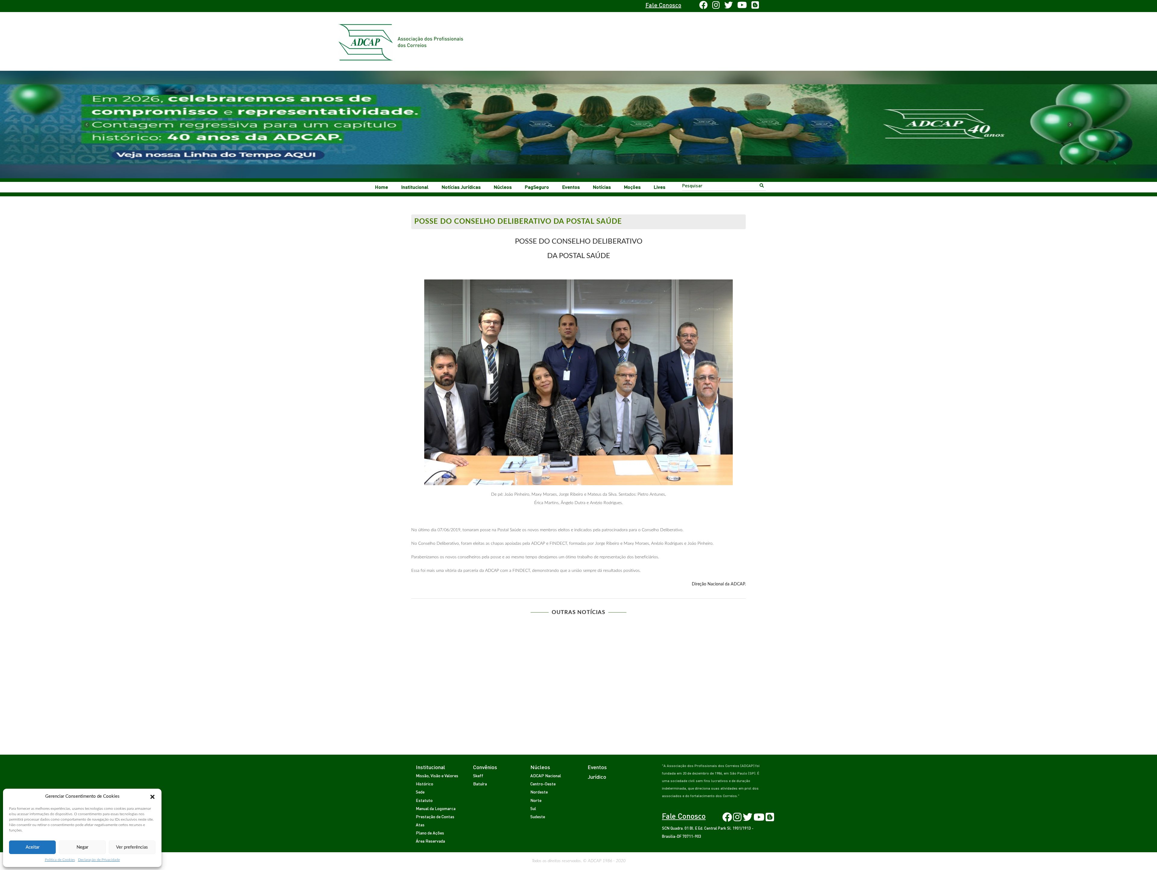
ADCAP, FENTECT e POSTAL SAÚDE (707, 628)
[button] (152, 797)
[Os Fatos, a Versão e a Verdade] (450, 651)
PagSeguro (537, 187)
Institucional (414, 187)
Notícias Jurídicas (461, 187)
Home (381, 187)
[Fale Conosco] (429, 6)
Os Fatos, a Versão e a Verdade (449, 686)
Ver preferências (132, 847)
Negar (82, 847)
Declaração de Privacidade (99, 860)
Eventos (571, 187)
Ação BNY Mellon (622, 628)
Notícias (602, 187)
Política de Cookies (60, 860)
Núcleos (503, 187)
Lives (659, 187)
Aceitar (32, 847)
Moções (632, 187)
